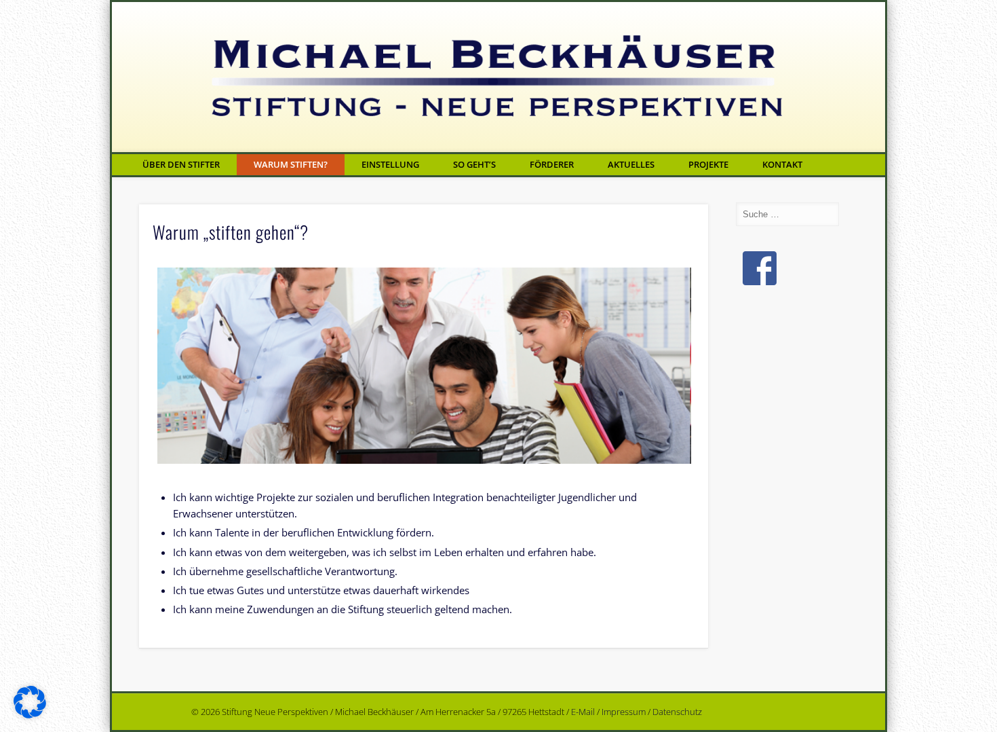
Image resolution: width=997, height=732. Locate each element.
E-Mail (583, 712)
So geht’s (474, 164)
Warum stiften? (291, 164)
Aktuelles (631, 164)
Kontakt (782, 164)
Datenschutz (677, 712)
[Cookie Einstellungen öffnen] (30, 715)
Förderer (552, 164)
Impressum (624, 712)
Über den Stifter (181, 164)
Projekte (708, 164)
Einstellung (390, 164)
